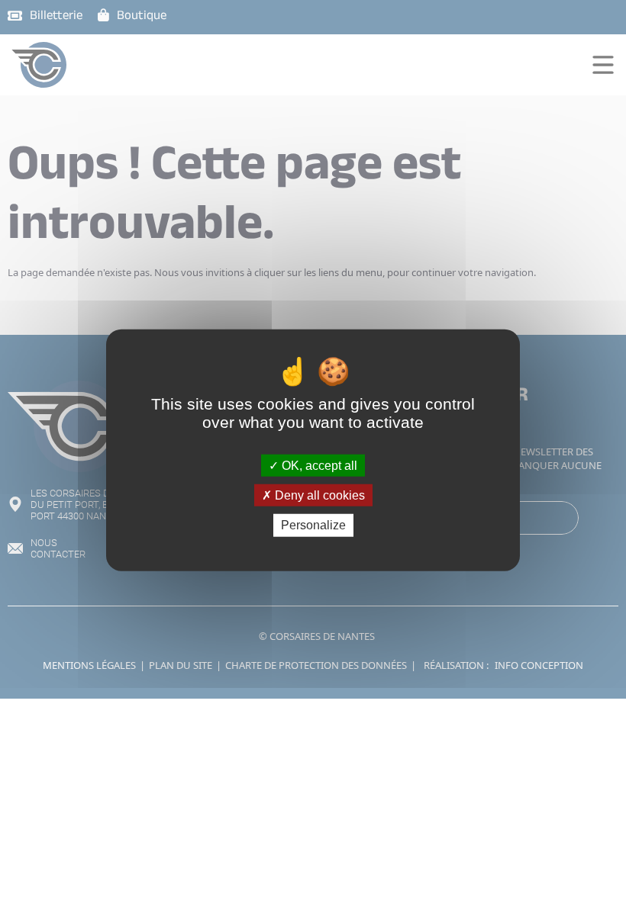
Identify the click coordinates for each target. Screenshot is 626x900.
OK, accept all (318, 465)
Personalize (313, 525)
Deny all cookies (318, 495)
